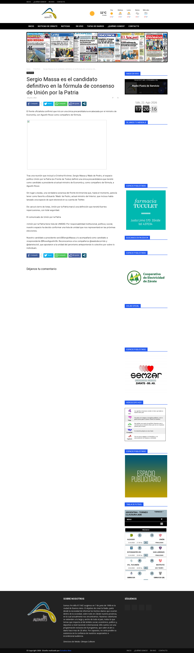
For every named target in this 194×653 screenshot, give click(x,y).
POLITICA (36, 69)
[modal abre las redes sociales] (84, 104)
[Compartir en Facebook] (33, 104)
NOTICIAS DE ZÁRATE (47, 26)
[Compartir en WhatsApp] (61, 104)
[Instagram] (157, 2)
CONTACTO (61, 2)
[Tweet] (48, 104)
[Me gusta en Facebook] (74, 104)
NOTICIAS (65, 26)
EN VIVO (51, 2)
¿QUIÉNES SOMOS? (39, 2)
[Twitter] (165, 2)
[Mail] (161, 2)
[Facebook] (152, 2)
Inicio (28, 69)
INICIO (29, 2)
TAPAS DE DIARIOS (95, 26)
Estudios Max (65, 650)
